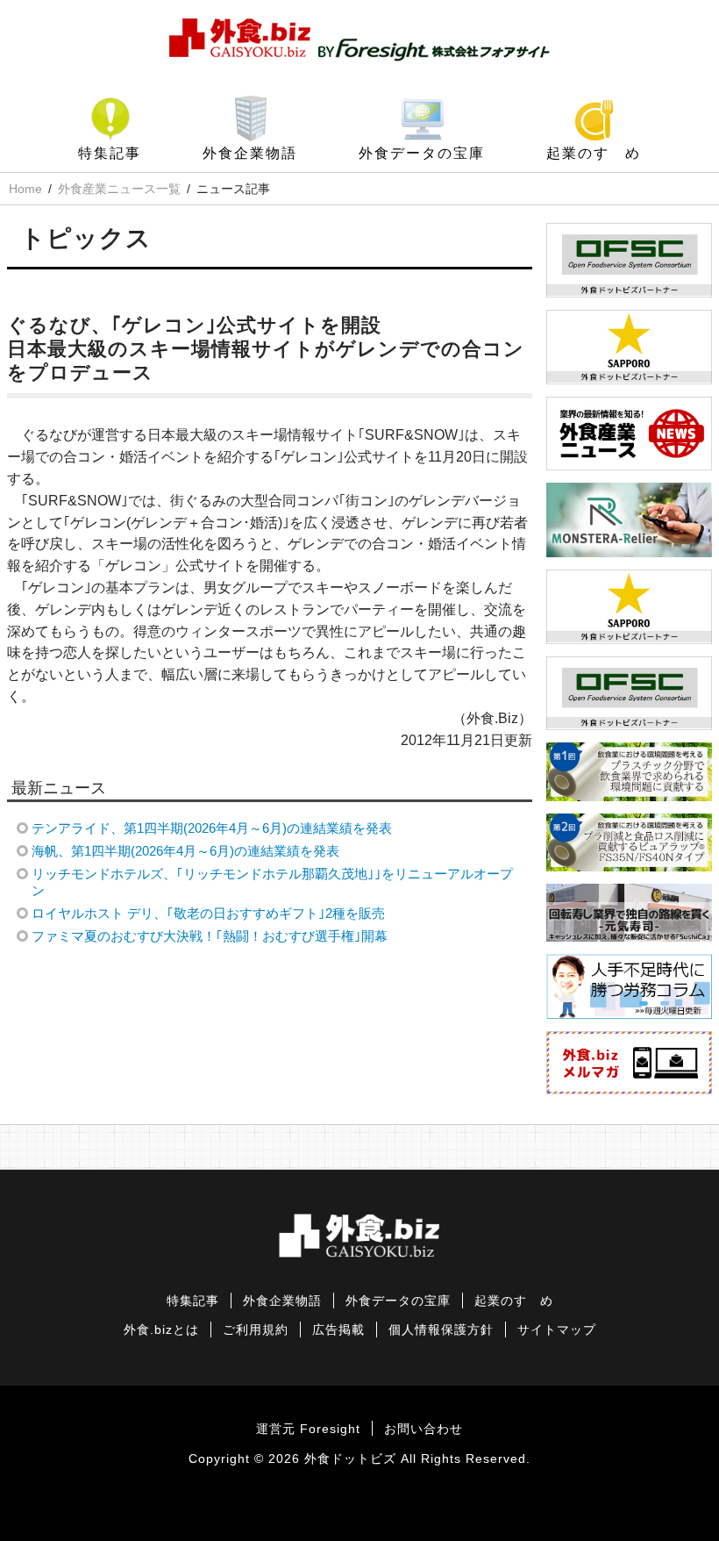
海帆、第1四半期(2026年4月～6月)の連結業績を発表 (185, 850)
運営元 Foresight (308, 1429)
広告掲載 (338, 1330)
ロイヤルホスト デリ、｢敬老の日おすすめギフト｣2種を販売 (208, 913)
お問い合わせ (423, 1429)
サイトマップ (556, 1330)
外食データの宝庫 (422, 153)
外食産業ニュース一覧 (119, 189)
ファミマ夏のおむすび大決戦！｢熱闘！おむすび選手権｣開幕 (210, 935)
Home (25, 189)
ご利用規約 (255, 1330)
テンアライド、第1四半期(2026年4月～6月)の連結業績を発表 (212, 828)
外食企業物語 (250, 153)
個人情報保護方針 (441, 1330)
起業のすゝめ (593, 153)
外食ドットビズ (350, 1459)
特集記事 (109, 153)
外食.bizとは (161, 1330)
